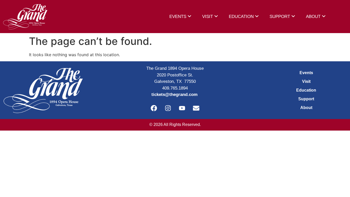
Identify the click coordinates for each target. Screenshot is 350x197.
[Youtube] (182, 108)
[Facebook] (154, 108)
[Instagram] (168, 108)
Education (306, 90)
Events (306, 73)
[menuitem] (180, 17)
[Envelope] (196, 108)
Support (306, 99)
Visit (306, 81)
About (306, 107)
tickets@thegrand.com (174, 94)
